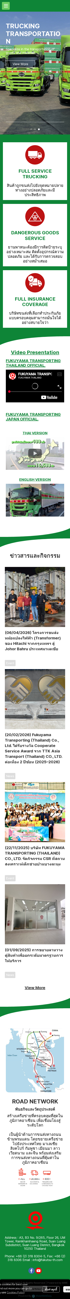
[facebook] (31, 1271)
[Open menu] (6, 6)
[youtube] (38, 1271)
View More (35, 987)
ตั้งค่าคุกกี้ (51, 1289)
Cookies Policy (15, 1292)
